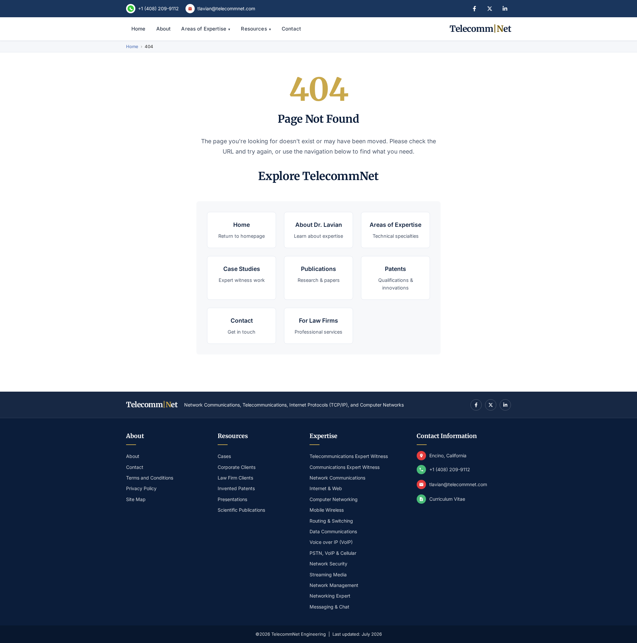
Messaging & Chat (329, 607)
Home (138, 29)
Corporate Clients (236, 467)
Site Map (136, 499)
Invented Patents (236, 488)
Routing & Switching (331, 521)
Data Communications (333, 531)
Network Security (328, 563)
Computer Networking (334, 499)
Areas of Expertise (205, 29)
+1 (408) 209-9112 (158, 8)
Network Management (334, 585)
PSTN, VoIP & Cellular (333, 553)
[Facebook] (474, 9)
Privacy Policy (141, 488)
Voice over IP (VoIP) (331, 542)
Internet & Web (326, 488)
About (163, 29)
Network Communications (337, 478)
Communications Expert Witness (345, 467)
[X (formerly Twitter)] (490, 9)
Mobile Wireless (327, 510)
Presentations (232, 499)
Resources (256, 29)
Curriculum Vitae (447, 499)
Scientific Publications (241, 510)
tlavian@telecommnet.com (226, 8)
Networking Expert (330, 596)
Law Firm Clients (235, 478)
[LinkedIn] (505, 9)
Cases (224, 456)
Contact (291, 29)
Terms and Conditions (149, 478)
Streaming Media (328, 574)
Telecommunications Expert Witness (349, 456)
